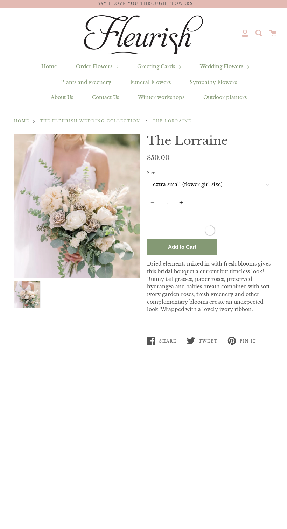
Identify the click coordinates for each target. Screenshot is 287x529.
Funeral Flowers (150, 82)
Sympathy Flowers (213, 82)
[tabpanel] (77, 206)
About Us (62, 97)
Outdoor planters (225, 97)
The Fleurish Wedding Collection (90, 121)
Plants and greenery (86, 82)
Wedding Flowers (222, 66)
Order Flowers (95, 66)
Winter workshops (161, 97)
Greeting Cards (156, 66)
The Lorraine (172, 121)
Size (151, 172)
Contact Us (105, 97)
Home (49, 66)
